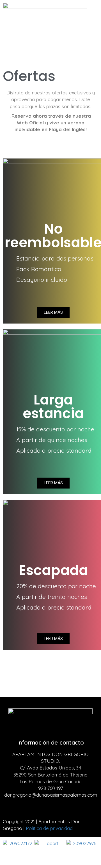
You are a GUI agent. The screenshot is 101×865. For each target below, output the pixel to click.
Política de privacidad (49, 828)
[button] (50, 35)
